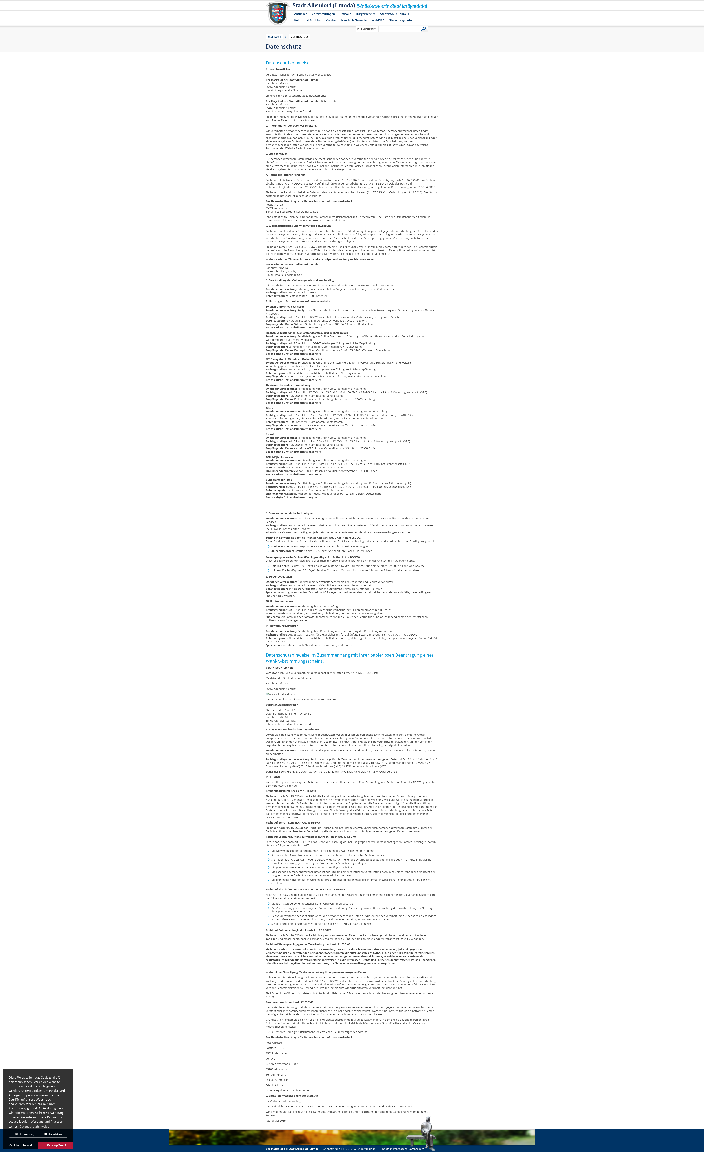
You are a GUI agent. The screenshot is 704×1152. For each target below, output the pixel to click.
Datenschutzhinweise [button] (34, 1126)
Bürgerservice (365, 14)
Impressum (400, 1149)
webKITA (378, 20)
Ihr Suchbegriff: (366, 28)
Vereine (331, 20)
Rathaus (345, 14)
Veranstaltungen (323, 14)
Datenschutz (416, 1149)
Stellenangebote (400, 20)
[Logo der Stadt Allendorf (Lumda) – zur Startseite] (278, 15)
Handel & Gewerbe (354, 20)
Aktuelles (300, 14)
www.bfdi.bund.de (285, 220)
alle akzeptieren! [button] (56, 1145)
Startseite (274, 37)
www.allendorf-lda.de (282, 694)
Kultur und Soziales (307, 20)
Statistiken (54, 1134)
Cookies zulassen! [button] (20, 1145)
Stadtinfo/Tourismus (394, 14)
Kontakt (387, 1149)
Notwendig (26, 1134)
